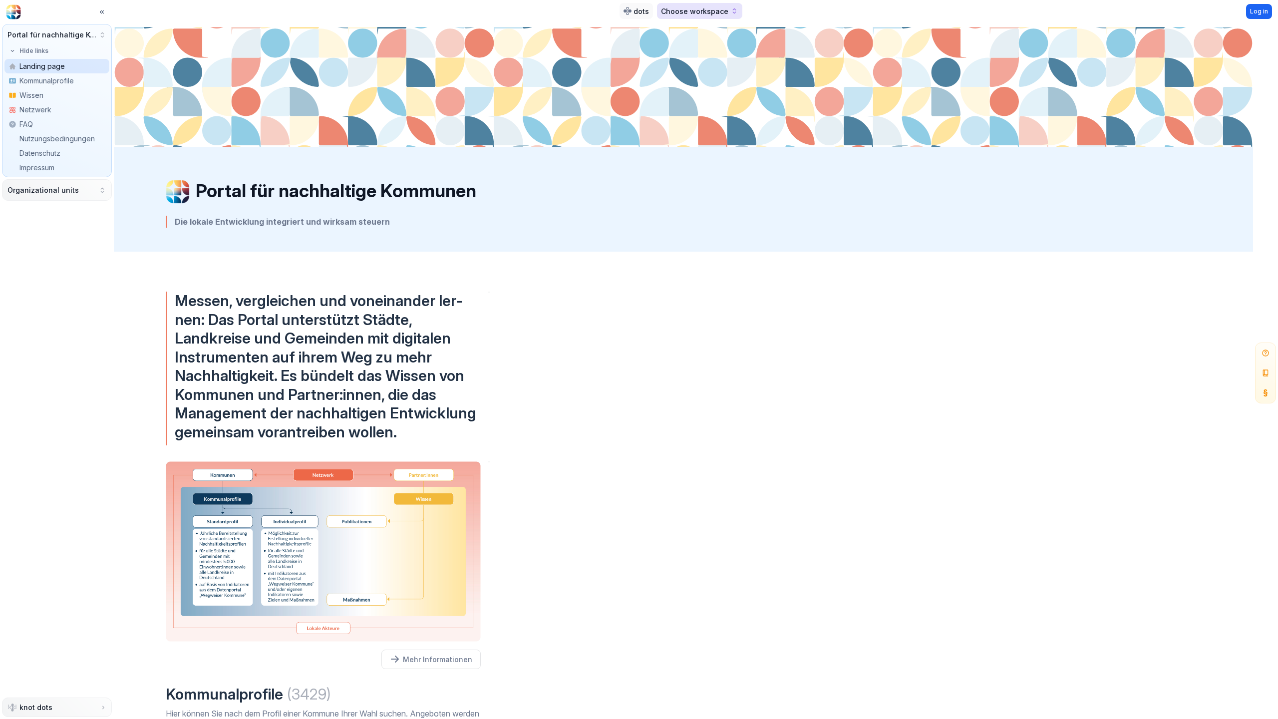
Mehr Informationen (437, 659)
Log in (1259, 11)
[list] (56, 124)
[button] (56, 34)
